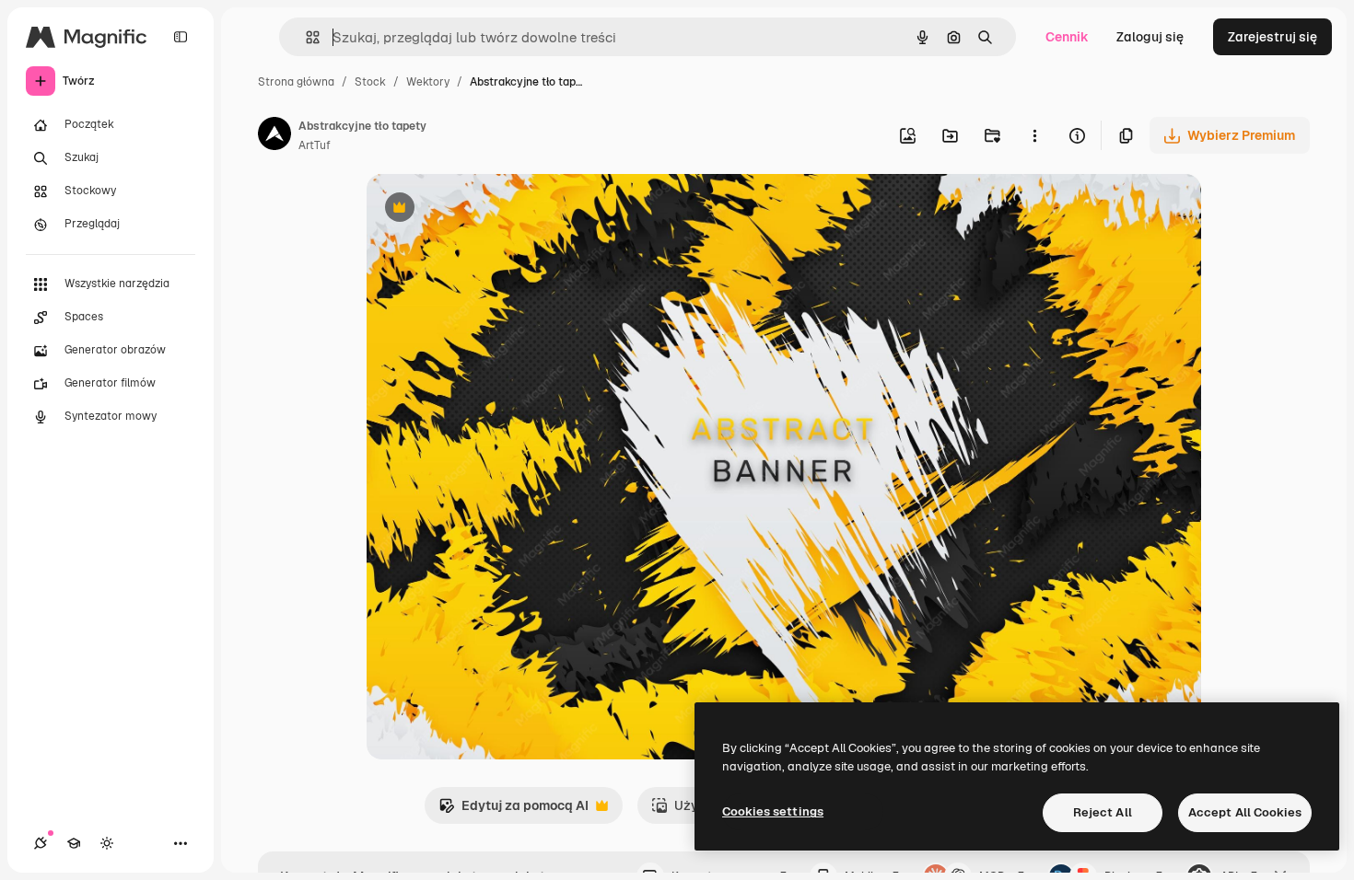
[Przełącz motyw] (107, 843)
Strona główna (296, 82)
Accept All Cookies (1244, 812)
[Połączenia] (40, 843)
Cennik (1067, 37)
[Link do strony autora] (274, 136)
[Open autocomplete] (305, 37)
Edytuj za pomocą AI (513, 810)
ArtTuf (314, 145)
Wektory (427, 82)
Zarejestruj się (1272, 37)
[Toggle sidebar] (180, 37)
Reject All (1102, 812)
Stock (370, 82)
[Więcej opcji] (1034, 135)
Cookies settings (772, 811)
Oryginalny (494, 209)
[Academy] (73, 843)
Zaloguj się (1150, 37)
